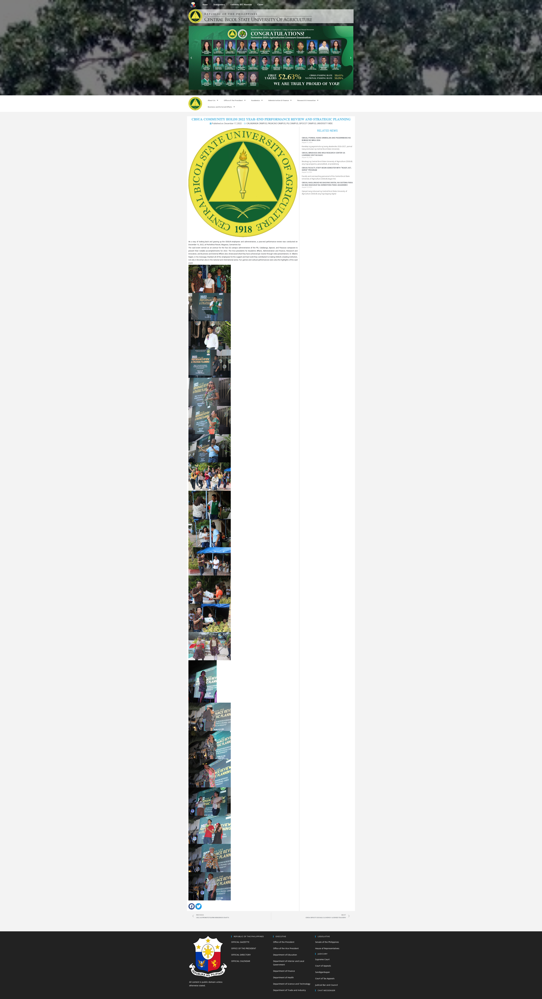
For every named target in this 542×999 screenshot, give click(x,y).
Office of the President (233, 100)
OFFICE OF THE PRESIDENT (243, 948)
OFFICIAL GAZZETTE (240, 942)
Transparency (219, 5)
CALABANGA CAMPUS (257, 123)
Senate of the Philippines (327, 942)
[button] (259, 91)
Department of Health (283, 977)
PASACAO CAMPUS (277, 123)
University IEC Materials (241, 5)
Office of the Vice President (286, 948)
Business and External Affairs (220, 107)
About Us (211, 100)
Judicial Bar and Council (326, 985)
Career (260, 5)
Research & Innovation (306, 100)
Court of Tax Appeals (325, 978)
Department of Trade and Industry (289, 990)
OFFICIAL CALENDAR (240, 961)
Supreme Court (322, 959)
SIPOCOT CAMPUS (307, 123)
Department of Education (285, 954)
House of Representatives (327, 948)
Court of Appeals (323, 965)
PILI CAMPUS (292, 123)
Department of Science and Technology (291, 983)
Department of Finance (284, 971)
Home (205, 5)
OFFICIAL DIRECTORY (241, 954)
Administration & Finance (278, 100)
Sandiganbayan (322, 972)
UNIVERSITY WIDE (325, 123)
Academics (255, 100)
